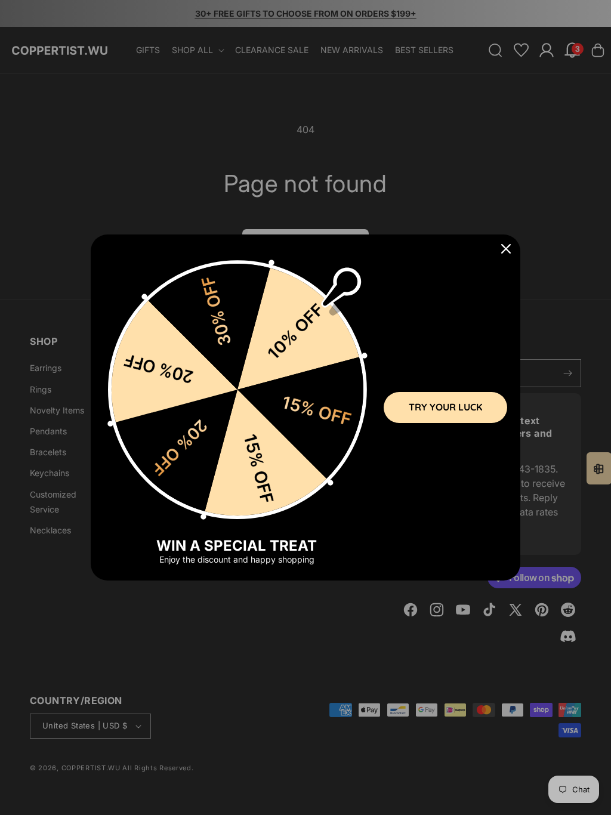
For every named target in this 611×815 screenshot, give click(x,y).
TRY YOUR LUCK (445, 407)
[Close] (506, 248)
